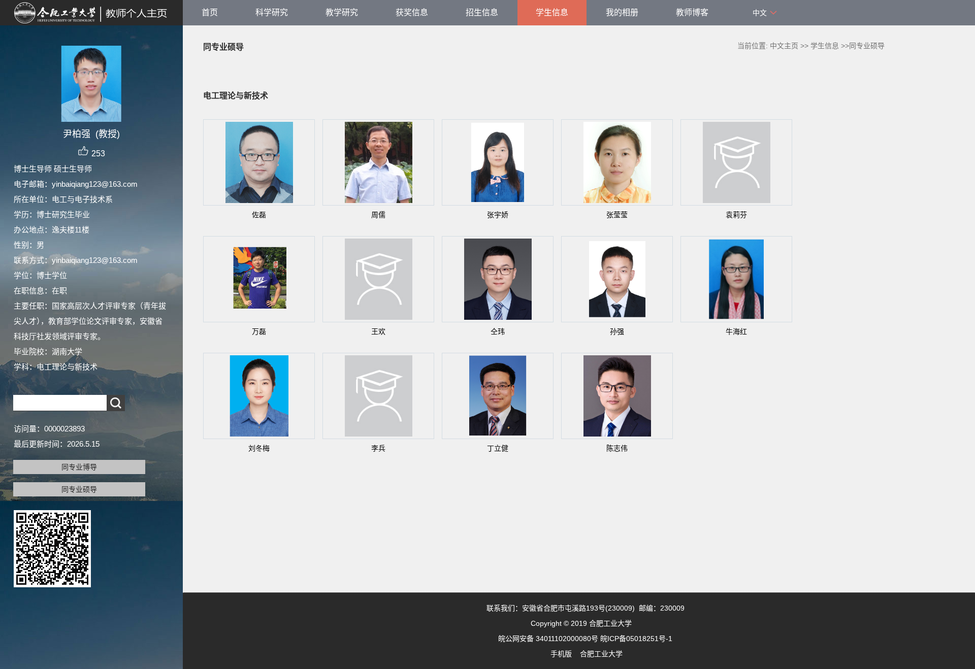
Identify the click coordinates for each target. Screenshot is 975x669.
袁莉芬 (736, 215)
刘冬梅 (259, 448)
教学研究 (342, 12)
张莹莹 (617, 215)
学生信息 (552, 12)
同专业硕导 (79, 489)
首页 (210, 12)
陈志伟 (617, 448)
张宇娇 (497, 215)
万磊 (259, 331)
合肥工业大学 (601, 654)
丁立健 (497, 448)
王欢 (378, 331)
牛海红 (736, 331)
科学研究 (271, 12)
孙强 (617, 331)
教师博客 (692, 12)
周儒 (378, 215)
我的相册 (622, 12)
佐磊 (259, 215)
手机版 (561, 654)
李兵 (378, 448)
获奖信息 (412, 12)
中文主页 (784, 46)
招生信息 (482, 12)
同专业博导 (79, 467)
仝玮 (498, 331)
